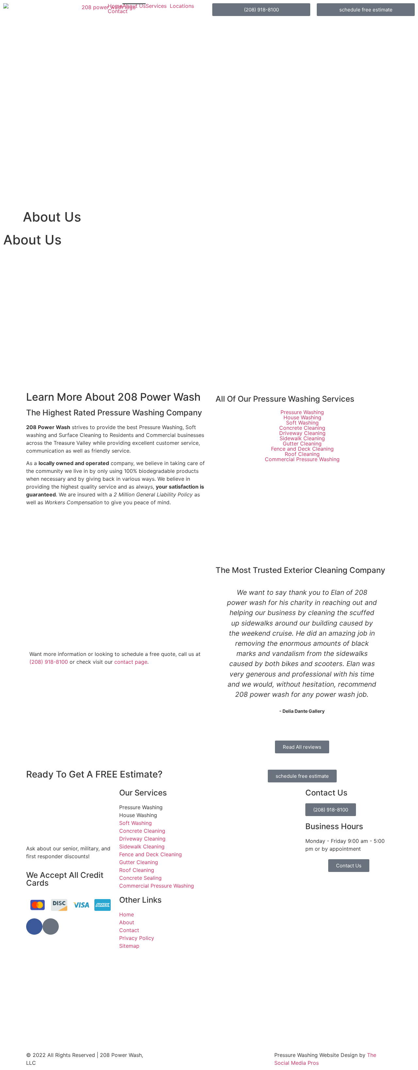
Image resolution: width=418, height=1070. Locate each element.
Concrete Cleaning (302, 427)
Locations (182, 5)
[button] (226, 651)
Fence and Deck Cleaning (302, 448)
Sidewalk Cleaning (302, 438)
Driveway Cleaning (302, 433)
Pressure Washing (302, 412)
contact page (130, 662)
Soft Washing (302, 422)
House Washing (302, 417)
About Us (134, 5)
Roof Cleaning (302, 454)
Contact (118, 11)
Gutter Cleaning (302, 443)
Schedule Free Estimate (263, 521)
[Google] (50, 926)
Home (115, 5)
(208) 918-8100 (48, 662)
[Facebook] (34, 926)
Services (156, 5)
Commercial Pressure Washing (302, 459)
